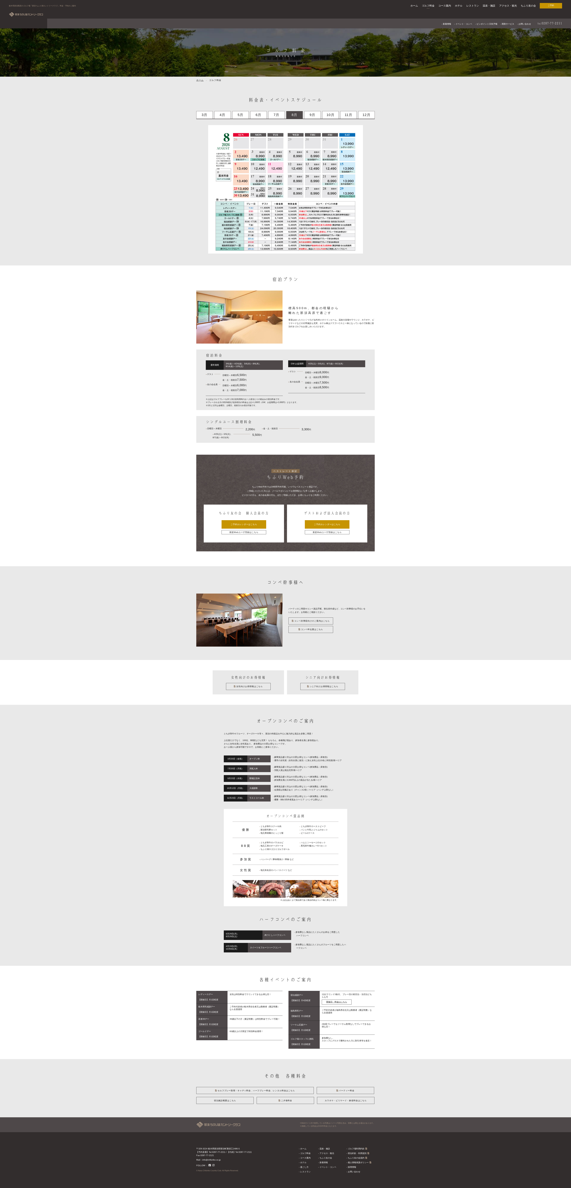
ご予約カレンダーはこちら (244, 524)
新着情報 (447, 24)
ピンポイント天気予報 (487, 24)
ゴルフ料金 (428, 5)
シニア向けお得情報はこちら (324, 686)
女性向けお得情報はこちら (249, 686)
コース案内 (444, 5)
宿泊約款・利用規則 (357, 1153)
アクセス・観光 (508, 5)
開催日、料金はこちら (336, 1002)
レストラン (472, 5)
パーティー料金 (346, 1090)
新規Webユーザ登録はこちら (243, 532)
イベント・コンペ (463, 24)
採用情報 (352, 1167)
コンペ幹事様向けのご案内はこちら (312, 621)
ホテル (458, 5)
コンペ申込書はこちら (312, 629)
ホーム (414, 5)
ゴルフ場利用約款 (356, 1148)
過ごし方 (304, 1167)
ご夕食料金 (286, 1100)
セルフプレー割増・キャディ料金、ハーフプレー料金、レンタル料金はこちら (256, 1090)
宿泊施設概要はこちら (225, 1100)
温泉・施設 (489, 5)
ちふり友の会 (528, 5)
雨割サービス (508, 24)
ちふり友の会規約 (356, 1158)
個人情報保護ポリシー (358, 1162)
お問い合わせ (525, 24)
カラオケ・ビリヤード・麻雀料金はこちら (346, 1100)
